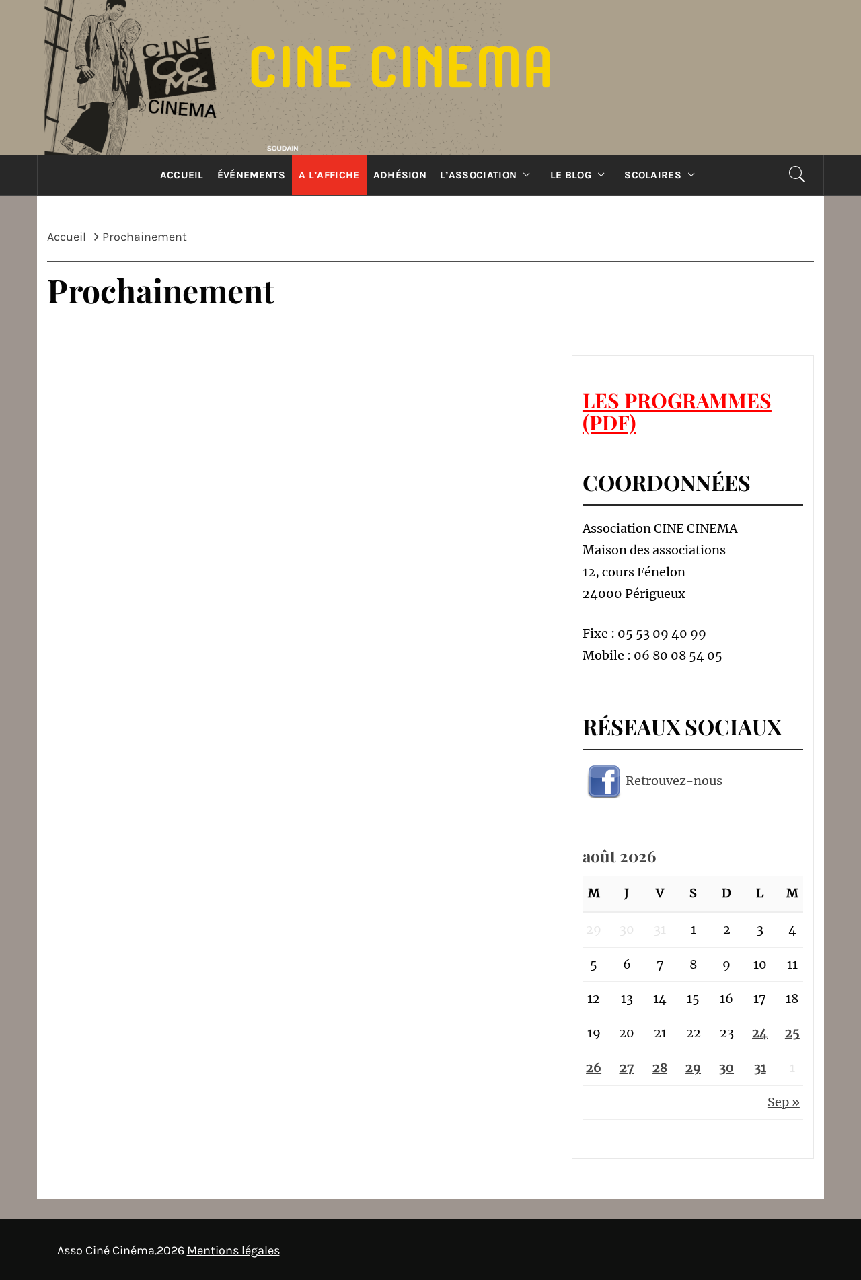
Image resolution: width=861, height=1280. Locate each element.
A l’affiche (329, 175)
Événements (251, 175)
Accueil (182, 175)
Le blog (570, 175)
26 (593, 1068)
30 (726, 1068)
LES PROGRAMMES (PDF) (677, 411)
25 (792, 1033)
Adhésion (400, 175)
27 (627, 1068)
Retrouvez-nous (674, 780)
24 (760, 1033)
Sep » (784, 1102)
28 (659, 1068)
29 (693, 1068)
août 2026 (619, 855)
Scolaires (652, 175)
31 (760, 1068)
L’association (478, 175)
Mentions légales (233, 1250)
